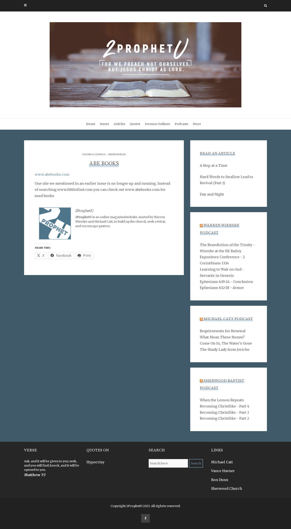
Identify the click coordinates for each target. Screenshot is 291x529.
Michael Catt (222, 462)
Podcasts (181, 124)
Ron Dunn (219, 480)
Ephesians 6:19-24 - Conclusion (226, 282)
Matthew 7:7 (35, 475)
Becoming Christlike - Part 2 (224, 418)
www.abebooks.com (52, 174)
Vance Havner (223, 471)
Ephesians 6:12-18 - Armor (222, 288)
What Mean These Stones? (222, 337)
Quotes (135, 124)
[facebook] (145, 518)
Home (90, 124)
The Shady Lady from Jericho (224, 349)
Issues (104, 124)
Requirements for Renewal (223, 331)
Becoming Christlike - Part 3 (224, 412)
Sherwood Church (226, 488)
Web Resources (117, 154)
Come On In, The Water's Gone (226, 343)
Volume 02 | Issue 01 (93, 154)
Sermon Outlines (157, 124)
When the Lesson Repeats (222, 400)
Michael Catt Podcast (228, 318)
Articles (119, 124)
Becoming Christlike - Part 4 (224, 406)
